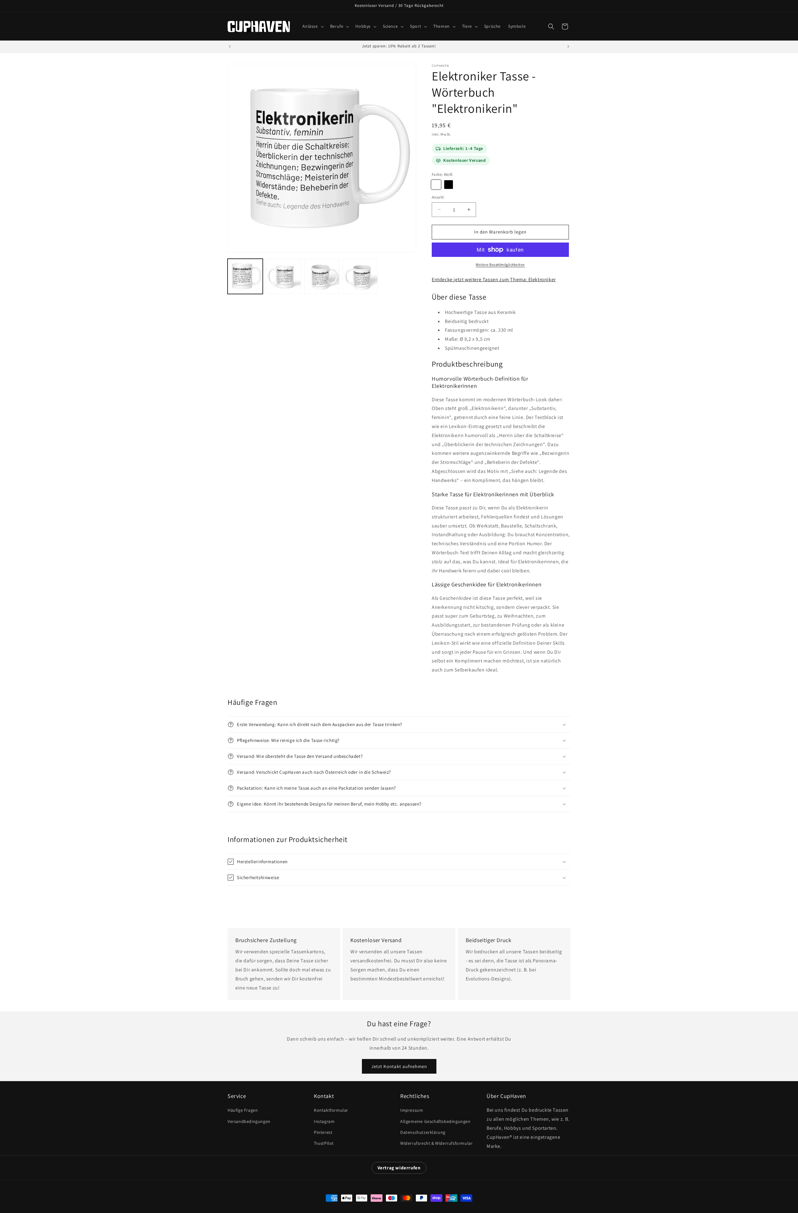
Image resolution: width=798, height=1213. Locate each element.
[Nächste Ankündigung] (568, 46)
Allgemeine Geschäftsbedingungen (435, 1121)
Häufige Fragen (243, 1110)
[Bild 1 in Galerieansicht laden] (245, 276)
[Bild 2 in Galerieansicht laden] (283, 276)
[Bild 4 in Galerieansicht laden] (360, 276)
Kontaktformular (331, 1110)
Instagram (324, 1121)
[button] (312, 26)
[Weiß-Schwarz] (448, 184)
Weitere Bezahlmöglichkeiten (500, 264)
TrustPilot (324, 1143)
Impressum (411, 1110)
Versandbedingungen (249, 1121)
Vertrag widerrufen (399, 1168)
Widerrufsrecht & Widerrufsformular (436, 1143)
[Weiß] (436, 184)
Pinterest (323, 1132)
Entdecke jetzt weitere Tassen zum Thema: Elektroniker (494, 279)
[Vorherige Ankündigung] (230, 46)
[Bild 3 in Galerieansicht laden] (321, 276)
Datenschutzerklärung (422, 1132)
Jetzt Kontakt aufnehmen (399, 1066)
